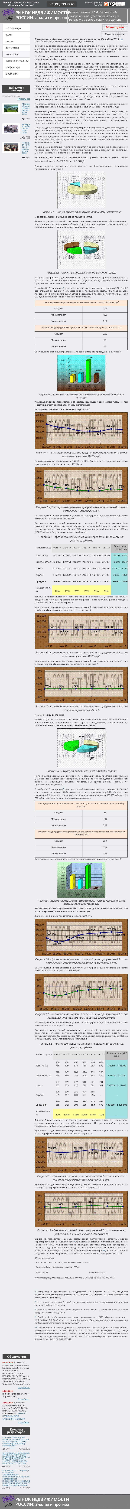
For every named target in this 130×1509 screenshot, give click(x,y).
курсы (9, 34)
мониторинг (12, 54)
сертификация (13, 28)
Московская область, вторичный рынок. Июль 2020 (28, 109)
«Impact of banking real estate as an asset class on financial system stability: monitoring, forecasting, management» (15, 1441)
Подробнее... (24, 1387)
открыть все (23, 98)
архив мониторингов (17, 60)
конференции (13, 67)
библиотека (12, 47)
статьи (9, 41)
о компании (12, 73)
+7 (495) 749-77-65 (61, 4)
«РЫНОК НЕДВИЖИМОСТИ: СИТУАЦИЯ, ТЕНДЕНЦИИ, (14, 1416)
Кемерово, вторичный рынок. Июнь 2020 (28, 128)
